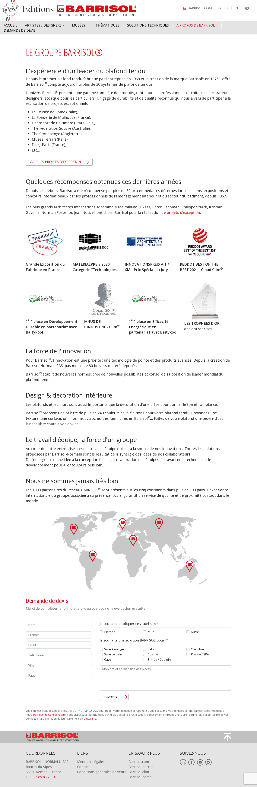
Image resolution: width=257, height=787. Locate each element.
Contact (83, 766)
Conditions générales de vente (101, 771)
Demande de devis (20, 30)
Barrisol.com (138, 761)
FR (219, 8)
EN (235, 8)
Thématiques (107, 25)
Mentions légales (91, 761)
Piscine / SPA (200, 654)
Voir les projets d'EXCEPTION (55, 161)
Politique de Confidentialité (49, 714)
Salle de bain (113, 654)
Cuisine (153, 654)
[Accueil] (73, 10)
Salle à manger (114, 649)
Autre (195, 632)
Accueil (10, 25)
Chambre (197, 649)
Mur (151, 632)
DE (227, 8)
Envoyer (110, 697)
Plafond (109, 632)
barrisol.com (200, 8)
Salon (152, 649)
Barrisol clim (138, 771)
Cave (107, 659)
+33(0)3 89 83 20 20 (41, 777)
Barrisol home (139, 777)
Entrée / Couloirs (160, 659)
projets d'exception (183, 212)
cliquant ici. (90, 718)
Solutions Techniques (148, 25)
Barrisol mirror (140, 766)
